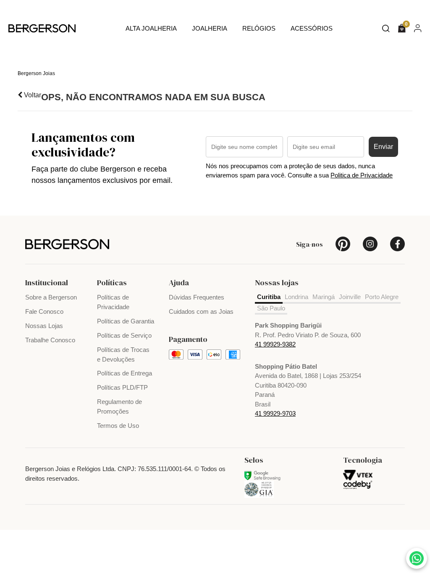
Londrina (296, 296)
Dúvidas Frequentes (196, 297)
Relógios (258, 28)
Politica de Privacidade (361, 175)
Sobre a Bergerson (51, 297)
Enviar (383, 146)
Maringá (323, 296)
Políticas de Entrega (124, 373)
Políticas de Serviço (124, 335)
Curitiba (269, 296)
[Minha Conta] (418, 27)
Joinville (350, 296)
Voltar (31, 95)
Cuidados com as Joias (201, 311)
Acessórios (312, 28)
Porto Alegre (382, 296)
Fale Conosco (44, 311)
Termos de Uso (118, 425)
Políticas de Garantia (125, 321)
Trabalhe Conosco (50, 340)
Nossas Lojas (44, 325)
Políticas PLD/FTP (122, 387)
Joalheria (209, 28)
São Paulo (271, 308)
